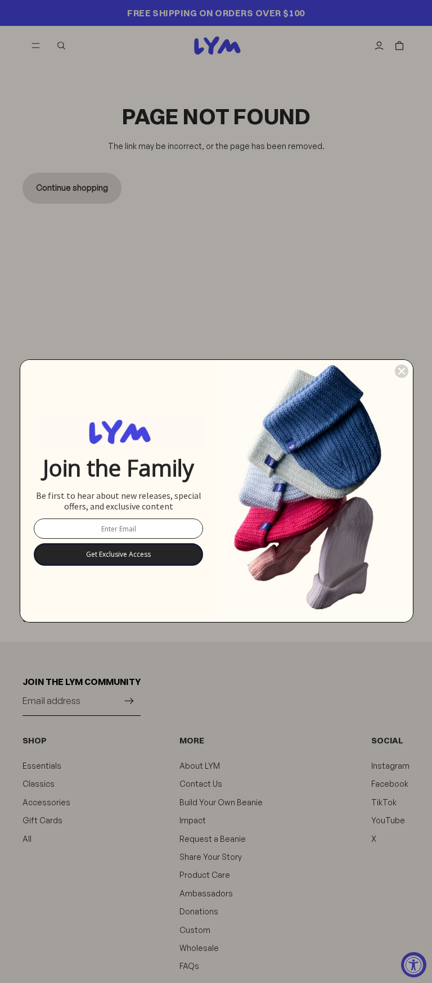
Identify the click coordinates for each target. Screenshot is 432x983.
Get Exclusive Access (118, 554)
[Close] (401, 371)
